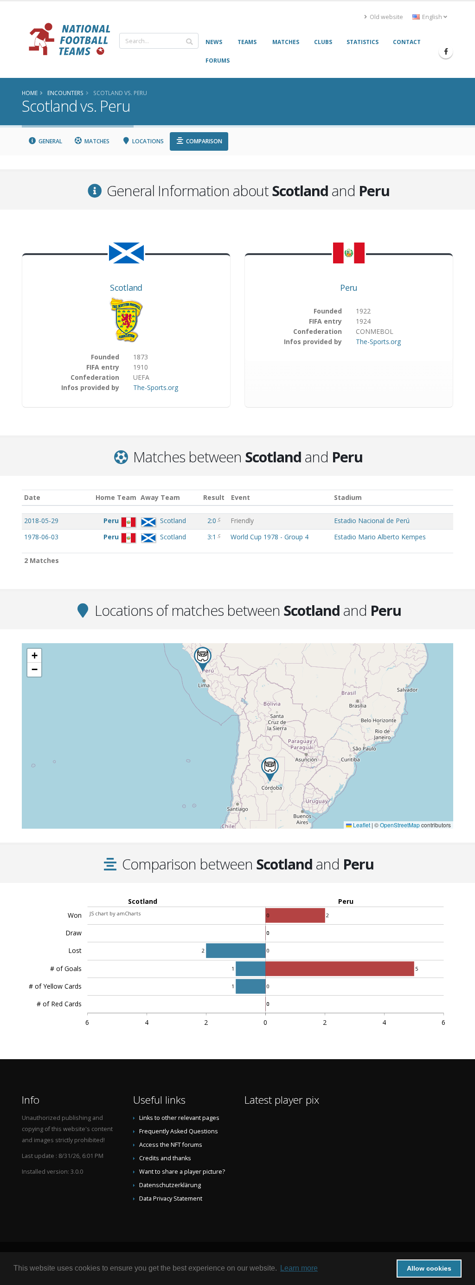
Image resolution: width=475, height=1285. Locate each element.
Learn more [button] (299, 1268)
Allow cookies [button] (429, 1268)
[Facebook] (446, 51)
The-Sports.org (155, 387)
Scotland (126, 287)
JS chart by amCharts (115, 913)
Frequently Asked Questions (178, 1131)
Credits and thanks (165, 1158)
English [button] (432, 17)
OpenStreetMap (400, 825)
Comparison (203, 141)
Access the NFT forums (170, 1145)
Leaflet (361, 825)
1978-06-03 (41, 536)
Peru (348, 287)
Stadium (348, 497)
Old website (385, 17)
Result (214, 497)
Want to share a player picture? (182, 1172)
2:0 (212, 520)
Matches (96, 141)
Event (240, 497)
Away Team (160, 497)
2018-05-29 (41, 520)
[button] (270, 770)
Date (32, 497)
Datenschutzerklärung (170, 1185)
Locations (147, 141)
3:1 (212, 536)
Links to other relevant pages (179, 1118)
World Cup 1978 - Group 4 (269, 536)
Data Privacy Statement (170, 1198)
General (49, 141)
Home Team (116, 497)
